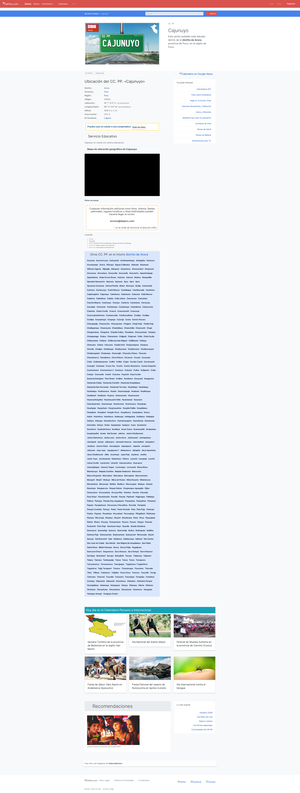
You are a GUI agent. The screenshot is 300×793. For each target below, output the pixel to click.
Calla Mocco (146, 294)
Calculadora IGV (204, 89)
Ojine (147, 488)
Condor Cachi (136, 362)
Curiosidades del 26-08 (201, 729)
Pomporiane (115, 522)
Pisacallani (150, 518)
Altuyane (115, 269)
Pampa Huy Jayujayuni (113, 501)
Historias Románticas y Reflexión (197, 106)
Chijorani (132, 336)
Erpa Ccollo (135, 374)
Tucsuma (119, 577)
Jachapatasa (145, 437)
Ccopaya (111, 319)
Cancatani (142, 298)
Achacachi (114, 260)
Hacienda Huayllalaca (130, 383)
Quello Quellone (138, 526)
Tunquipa (140, 577)
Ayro (126, 281)
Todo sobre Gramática (201, 95)
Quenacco (91, 530)
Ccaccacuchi (123, 311)
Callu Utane (120, 298)
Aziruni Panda (111, 286)
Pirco (141, 518)
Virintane (91, 589)
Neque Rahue (115, 488)
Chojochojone (132, 345)
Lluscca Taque (107, 467)
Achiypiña (140, 260)
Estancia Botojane (95, 378)
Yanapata (148, 589)
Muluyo (141, 484)
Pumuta (148, 522)
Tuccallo (110, 577)
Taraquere (141, 560)
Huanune (138, 399)
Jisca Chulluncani (95, 454)
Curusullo (99, 374)
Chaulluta (129, 332)
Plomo (97, 522)
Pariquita (142, 505)
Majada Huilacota (123, 471)
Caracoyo (145, 302)
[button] (73, 4)
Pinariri (117, 518)
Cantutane (135, 302)
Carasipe (91, 307)
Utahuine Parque (144, 581)
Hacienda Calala (94, 383)
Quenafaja (102, 530)
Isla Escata (112, 433)
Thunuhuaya (127, 568)
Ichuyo (100, 425)
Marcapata (129, 475)
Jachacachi (133, 437)
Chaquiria (104, 332)
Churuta (142, 353)
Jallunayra (109, 442)
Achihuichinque (127, 260)
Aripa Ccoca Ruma (107, 277)
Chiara (103, 336)
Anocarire (134, 273)
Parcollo (132, 505)
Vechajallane (93, 585)
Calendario (63, 4)
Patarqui (150, 509)
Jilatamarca (125, 450)
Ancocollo (112, 273)
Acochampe (92, 265)
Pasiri (113, 509)
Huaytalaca (137, 412)
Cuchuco (119, 370)
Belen (122, 286)
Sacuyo (90, 539)
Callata (110, 298)
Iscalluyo (116, 429)
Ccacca (112, 311)
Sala (110, 539)
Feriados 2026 (206, 712)
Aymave (110, 281)
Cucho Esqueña (148, 366)
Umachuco (121, 581)
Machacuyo (92, 471)
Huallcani (102, 395)
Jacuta (100, 442)
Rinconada (142, 534)
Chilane (102, 340)
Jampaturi (149, 442)
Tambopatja (108, 560)
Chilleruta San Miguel (117, 340)
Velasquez (115, 585)
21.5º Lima (275, 4)
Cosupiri (91, 366)
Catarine (91, 311)
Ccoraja (120, 319)
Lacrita (151, 459)
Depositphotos (115, 763)
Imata (107, 425)
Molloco (121, 484)
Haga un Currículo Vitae (201, 100)
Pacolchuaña (104, 497)
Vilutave (149, 585)
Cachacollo (147, 286)
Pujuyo (140, 522)
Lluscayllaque (93, 467)
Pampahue (130, 501)
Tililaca (96, 572)
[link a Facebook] (196, 781)
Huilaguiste (130, 416)
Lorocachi (131, 467)
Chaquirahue (93, 332)
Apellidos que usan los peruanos (197, 118)
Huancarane (121, 395)
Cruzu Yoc (110, 366)
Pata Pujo (141, 509)
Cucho (120, 366)
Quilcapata (140, 530)
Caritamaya (112, 307)
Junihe (143, 454)
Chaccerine (104, 324)
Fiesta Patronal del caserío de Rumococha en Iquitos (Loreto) (149, 686)
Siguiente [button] (99, 73)
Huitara (90, 421)
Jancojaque (114, 446)
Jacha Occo (121, 437)
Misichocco (145, 480)
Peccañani (117, 513)
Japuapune (126, 446)
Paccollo (144, 492)
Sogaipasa (136, 547)
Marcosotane (141, 475)
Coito (89, 362)
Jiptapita (136, 450)
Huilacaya (119, 416)
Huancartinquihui (95, 399)
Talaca (90, 560)
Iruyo (133, 425)
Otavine (127, 492)
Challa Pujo (149, 324)
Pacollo (114, 497)
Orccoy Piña (116, 492)
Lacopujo (143, 459)
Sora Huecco (121, 551)
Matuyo (106, 480)
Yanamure (137, 589)
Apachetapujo (146, 273)
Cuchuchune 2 (107, 370)
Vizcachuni (126, 589)
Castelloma (136, 307)
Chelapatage (93, 336)
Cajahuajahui (93, 294)
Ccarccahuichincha (96, 315)
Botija (138, 286)
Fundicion (128, 378)
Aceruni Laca (102, 260)
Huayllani (102, 412)
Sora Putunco (146, 551)
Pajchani (130, 497)
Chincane (91, 345)
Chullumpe (109, 349)
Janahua (91, 446)
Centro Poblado (93, 14)
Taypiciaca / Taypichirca (137, 564)
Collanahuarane (100, 362)
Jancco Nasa (102, 446)
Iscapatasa (151, 429)
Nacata (149, 484)
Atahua (137, 277)
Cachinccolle (138, 290)
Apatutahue (92, 277)
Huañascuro (103, 391)
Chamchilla (129, 328)
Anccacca (91, 273)
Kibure (126, 459)
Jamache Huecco (123, 442)
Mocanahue (92, 484)
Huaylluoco (126, 412)
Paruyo (106, 509)
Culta (153, 370)
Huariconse (118, 404)
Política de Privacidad (124, 780)
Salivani (138, 539)
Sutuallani (119, 556)
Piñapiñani (140, 513)
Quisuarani (131, 534)
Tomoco (135, 572)
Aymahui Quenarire (96, 281)
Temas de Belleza (204, 135)
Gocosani (138, 378)
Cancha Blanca (94, 302)
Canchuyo (106, 302)
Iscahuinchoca (104, 429)
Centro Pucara (138, 319)
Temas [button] (36, 4)
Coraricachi (149, 362)
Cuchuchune (93, 370)
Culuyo (90, 374)
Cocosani (146, 357)
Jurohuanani (104, 459)
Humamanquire (124, 421)
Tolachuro (105, 572)
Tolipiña (115, 572)
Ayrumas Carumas (95, 286)
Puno (106, 92)
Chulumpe (106, 353)
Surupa (110, 556)
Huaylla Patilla (129, 408)
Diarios (27, 4)
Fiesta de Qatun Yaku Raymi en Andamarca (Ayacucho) (105, 686)
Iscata (103, 433)
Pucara (125, 522)
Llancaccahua (125, 463)
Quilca (131, 530)
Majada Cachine (106, 471)
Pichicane (150, 513)
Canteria (125, 302)
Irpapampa (116, 425)
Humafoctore (110, 421)
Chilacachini (92, 340)
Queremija (122, 530)
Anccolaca (102, 273)
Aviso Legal (104, 780)
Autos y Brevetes (204, 112)
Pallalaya (150, 497)
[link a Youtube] (210, 781)
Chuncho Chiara (130, 353)
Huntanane (150, 421)
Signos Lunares (205, 721)
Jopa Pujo (125, 454)
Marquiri (91, 480)
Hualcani (135, 391)
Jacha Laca (109, 437)
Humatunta (138, 421)
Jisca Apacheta (149, 450)
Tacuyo (128, 556)
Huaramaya (107, 404)
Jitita (106, 454)
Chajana (127, 324)
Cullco (136, 370)
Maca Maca (142, 467)
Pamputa (152, 501)
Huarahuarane (93, 404)
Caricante (101, 307)
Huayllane (91, 412)
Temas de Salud (204, 129)
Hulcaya (98, 421)
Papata (90, 505)
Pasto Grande (123, 509)
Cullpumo (145, 370)
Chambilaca (117, 328)
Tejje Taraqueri (105, 568)
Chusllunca (105, 357)
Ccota (128, 319)
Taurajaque (119, 564)
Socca (116, 547)
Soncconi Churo (94, 551)
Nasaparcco (102, 488)
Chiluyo (143, 340)
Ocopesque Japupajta (133, 488)
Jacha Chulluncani (134, 433)
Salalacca (118, 539)
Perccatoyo (129, 513)
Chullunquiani (93, 353)
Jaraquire (145, 446)
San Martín (110, 543)
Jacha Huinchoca (95, 437)
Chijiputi (123, 336)
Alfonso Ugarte (94, 269)
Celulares (212, 13)
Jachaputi (91, 442)
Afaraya (110, 265)
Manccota (136, 471)
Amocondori (137, 269)
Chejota (151, 332)
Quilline (150, 530)
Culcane (128, 370)
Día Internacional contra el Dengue (191, 686)
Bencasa (130, 286)
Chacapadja (92, 324)
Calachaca (115, 294)
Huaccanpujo (124, 391)
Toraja (153, 572)
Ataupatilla (147, 277)
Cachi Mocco (114, 290)
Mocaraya (103, 484)
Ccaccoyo (134, 311)
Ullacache (100, 581)
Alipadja (106, 269)
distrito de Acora (137, 254)
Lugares (107, 118)
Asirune (121, 277)
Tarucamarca (93, 564)
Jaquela (136, 446)
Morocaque (131, 484)
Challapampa (93, 328)
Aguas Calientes (122, 265)
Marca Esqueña (94, 475)
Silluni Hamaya (105, 547)
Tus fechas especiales (202, 725)
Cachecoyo (101, 290)
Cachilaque (126, 290)
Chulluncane (120, 349)
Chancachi (140, 328)
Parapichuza (100, 505)
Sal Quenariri (101, 539)
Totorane (91, 577)
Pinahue (109, 518)
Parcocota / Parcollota (117, 505)
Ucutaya (91, 581)
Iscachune (141, 425)
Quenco (112, 530)
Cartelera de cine (204, 717)
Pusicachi (91, 526)
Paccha (135, 492)
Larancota (104, 463)
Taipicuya (137, 556)
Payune (97, 513)
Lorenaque (120, 467)
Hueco (147, 412)
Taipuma (147, 556)
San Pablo (146, 543)
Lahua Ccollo (93, 463)
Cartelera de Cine (203, 123)
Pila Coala (99, 518)
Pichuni (90, 518)
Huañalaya (132, 387)
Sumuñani (100, 556)
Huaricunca (130, 404)
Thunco (116, 568)
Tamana (98, 560)
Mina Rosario (133, 480)
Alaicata (135, 265)
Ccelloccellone (126, 315)
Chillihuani (133, 340)
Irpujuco (126, 425)
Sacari (151, 534)
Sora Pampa (133, 551)
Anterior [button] (90, 73)
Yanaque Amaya (94, 594)
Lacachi (133, 459)
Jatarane (91, 450)
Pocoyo (104, 522)
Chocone (109, 345)
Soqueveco (108, 551)
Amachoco (126, 269)
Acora (106, 88)
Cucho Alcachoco (132, 366)
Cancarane (132, 298)
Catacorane (147, 307)
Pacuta (122, 497)
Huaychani (102, 408)
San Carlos (149, 539)
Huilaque (150, 416)
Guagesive (149, 378)
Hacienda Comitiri (111, 383)
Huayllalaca (142, 408)
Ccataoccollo (112, 315)
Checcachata (141, 332)
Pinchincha (127, 518)
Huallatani (91, 395)
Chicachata (112, 336)
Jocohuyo (114, 454)
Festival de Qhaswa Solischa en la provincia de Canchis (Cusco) (194, 644)
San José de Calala (95, 543)
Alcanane (144, 265)
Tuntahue (150, 577)
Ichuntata (91, 425)
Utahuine (131, 581)
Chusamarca (93, 357)
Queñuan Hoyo (114, 526)
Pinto (135, 518)
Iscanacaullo (139, 429)
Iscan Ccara (126, 429)
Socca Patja (125, 547)
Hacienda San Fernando (98, 387)
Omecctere (92, 492)
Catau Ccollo (102, 311)
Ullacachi (110, 581)
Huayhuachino (115, 408)
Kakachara (116, 459)
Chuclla (90, 349)
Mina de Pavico (118, 480)
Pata (133, 509)
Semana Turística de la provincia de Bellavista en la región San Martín (105, 645)
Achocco (150, 260)
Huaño (113, 391)
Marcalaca (107, 475)
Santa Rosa (92, 547)
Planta (90, 522)
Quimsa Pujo (93, 534)
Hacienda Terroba (118, 387)
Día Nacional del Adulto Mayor (149, 642)
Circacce (128, 357)
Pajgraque (140, 497)
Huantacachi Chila (112, 399)
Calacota (136, 294)
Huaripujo (141, 404)
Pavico (90, 513)
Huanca (110, 395)
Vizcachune (102, 589)
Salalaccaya (128, 539)
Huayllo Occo (113, 412)
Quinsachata (105, 534)
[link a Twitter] (182, 781)
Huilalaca (141, 416)
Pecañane (107, 513)
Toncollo (145, 572)
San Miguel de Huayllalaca (129, 543)
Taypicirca (91, 568)
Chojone (144, 345)
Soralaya (91, 556)
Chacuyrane (116, 324)
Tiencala (149, 568)
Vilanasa (133, 585)
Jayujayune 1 (113, 450)
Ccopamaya (100, 319)
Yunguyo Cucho (110, 594)
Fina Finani (109, 378)
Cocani (137, 357)
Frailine (119, 378)
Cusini (108, 374)
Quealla (125, 526)
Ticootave (139, 568)
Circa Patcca (117, 357)
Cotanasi (100, 366)
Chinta (100, 345)
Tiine (89, 572)
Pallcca (90, 501)
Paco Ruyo (92, 497)
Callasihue (101, 298)
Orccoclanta (104, 492)
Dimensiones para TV (202, 141)
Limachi (114, 463)
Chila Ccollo (149, 336)
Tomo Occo (125, 572)
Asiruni (129, 277)
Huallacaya (145, 391)
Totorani (101, 577)
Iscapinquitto (93, 433)
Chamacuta (105, 328)
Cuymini (125, 374)
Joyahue (135, 454)
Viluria (141, 585)
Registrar (291, 3)
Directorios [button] (47, 4)
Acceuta (91, 260)
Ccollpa (137, 315)
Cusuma (116, 374)
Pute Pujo (101, 526)
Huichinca (98, 416)
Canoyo (116, 302)
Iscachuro (91, 429)
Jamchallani (138, 442)
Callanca (91, 298)
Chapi (149, 328)
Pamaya (98, 501)
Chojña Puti (119, 345)
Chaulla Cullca (117, 332)
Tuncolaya (129, 577)
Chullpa (98, 349)
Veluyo (124, 585)
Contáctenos (144, 780)
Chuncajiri (116, 353)
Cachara (91, 290)
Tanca (118, 560)
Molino (113, 484)
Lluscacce (137, 463)
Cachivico (150, 290)
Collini (112, 362)
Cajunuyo (104, 294)
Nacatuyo (91, 488)
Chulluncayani (147, 349)
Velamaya (104, 585)
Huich (89, 416)
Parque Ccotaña (94, 509)
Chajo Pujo (137, 324)
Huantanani (127, 399)
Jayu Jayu (101, 450)
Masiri (99, 480)
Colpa (126, 362)
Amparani (149, 269)
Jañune (121, 433)
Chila (140, 336)
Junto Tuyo (92, 459)
